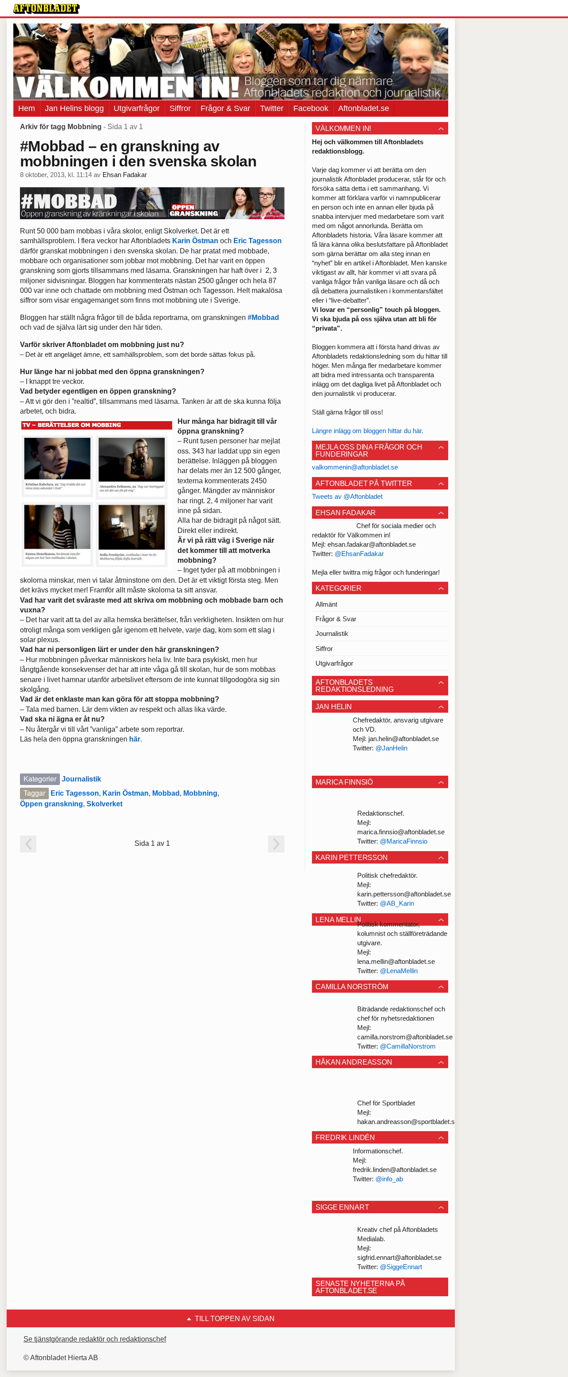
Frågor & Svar (225, 108)
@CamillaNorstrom (408, 1046)
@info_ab (389, 1179)
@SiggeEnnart (401, 1266)
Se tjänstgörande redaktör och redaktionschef (95, 1339)
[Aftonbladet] (46, 9)
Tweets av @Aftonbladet (347, 496)
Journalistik (81, 779)
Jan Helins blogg (74, 108)
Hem (26, 108)
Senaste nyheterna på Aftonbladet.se (360, 1287)
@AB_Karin (397, 903)
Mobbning (200, 793)
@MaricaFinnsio (403, 841)
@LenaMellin (399, 971)
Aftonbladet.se (363, 108)
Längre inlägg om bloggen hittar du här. (367, 430)
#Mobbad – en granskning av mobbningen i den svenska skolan (138, 154)
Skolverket (104, 804)
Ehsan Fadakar (125, 174)
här (134, 739)
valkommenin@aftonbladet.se (355, 467)
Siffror (180, 108)
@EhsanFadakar (359, 553)
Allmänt (326, 604)
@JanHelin (391, 748)
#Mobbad (263, 317)
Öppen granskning (51, 804)
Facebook (310, 108)
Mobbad (166, 793)
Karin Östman (195, 241)
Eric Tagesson (257, 241)
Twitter (272, 108)
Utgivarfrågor (137, 108)
